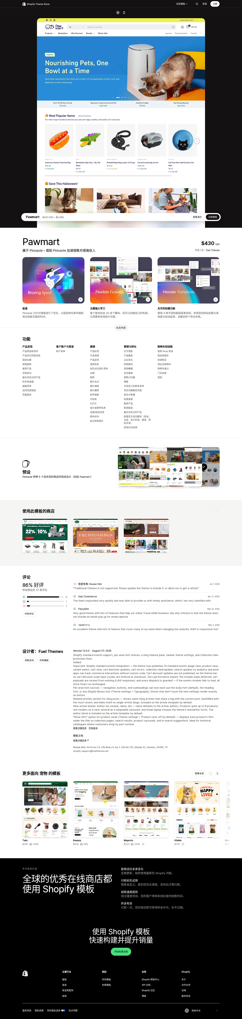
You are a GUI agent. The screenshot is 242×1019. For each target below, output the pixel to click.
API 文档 (146, 984)
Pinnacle (36, 250)
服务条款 (26, 1010)
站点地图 (73, 1010)
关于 (184, 979)
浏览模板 (180, 3)
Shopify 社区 (148, 990)
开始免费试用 (121, 951)
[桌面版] (118, 12)
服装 (64, 979)
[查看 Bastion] (169, 467)
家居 (64, 996)
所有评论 (29, 613)
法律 (184, 990)
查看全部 (199, 773)
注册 (215, 3)
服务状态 (186, 996)
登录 (205, 3)
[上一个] (210, 511)
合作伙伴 (186, 984)
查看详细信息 (80, 728)
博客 (144, 996)
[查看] (45, 536)
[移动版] (124, 12)
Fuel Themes (213, 250)
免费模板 (106, 984)
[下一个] (217, 511)
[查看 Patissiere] (151, 467)
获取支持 (29, 660)
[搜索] (197, 4)
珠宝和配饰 (67, 990)
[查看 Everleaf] (134, 467)
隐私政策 (39, 1010)
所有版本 (93, 728)
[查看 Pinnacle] (186, 467)
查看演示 (197, 217)
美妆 (64, 984)
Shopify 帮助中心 (150, 979)
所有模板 (44, 660)
